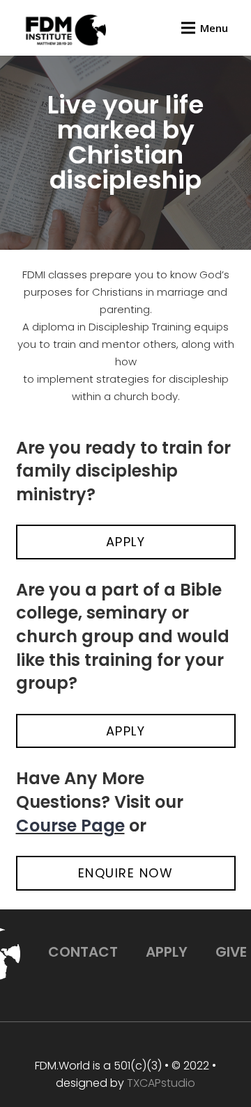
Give (231, 952)
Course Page (70, 825)
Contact (83, 952)
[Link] (63, 31)
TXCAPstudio (161, 1083)
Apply (167, 952)
